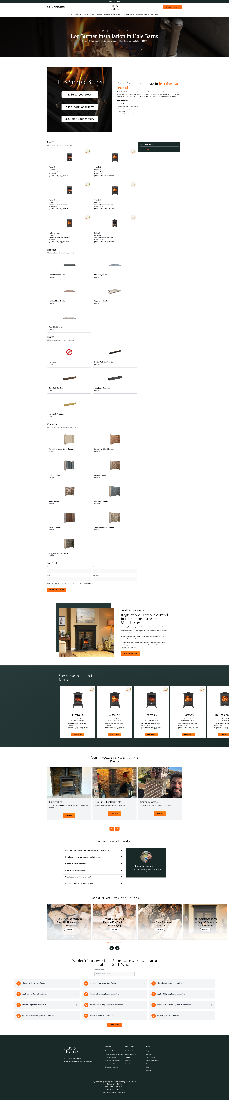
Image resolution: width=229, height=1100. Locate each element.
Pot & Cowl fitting (110, 1064)
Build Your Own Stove (130, 653)
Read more (69, 815)
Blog (147, 1051)
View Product (78, 734)
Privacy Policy (150, 1057)
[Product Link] (77, 699)
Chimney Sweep (88, 14)
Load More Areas (114, 1024)
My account (150, 1064)
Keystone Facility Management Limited (106, 1082)
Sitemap (148, 1070)
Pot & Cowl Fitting (128, 14)
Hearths (128, 1060)
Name (49, 567)
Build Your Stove (114, 1)
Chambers (128, 1064)
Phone (49, 575)
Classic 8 (114, 715)
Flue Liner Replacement (112, 14)
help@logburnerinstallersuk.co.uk (80, 1061)
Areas (105, 31)
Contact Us (149, 1054)
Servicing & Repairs (142, 14)
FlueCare (99, 14)
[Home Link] (114, 7)
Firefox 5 (151, 715)
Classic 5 (188, 715)
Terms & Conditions (152, 1060)
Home (100, 31)
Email (94, 567)
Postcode (96, 575)
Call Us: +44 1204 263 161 (56, 7)
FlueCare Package (172, 7)
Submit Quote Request (56, 589)
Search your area (99, 969)
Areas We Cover (130, 1054)
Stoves (127, 1057)
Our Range (154, 14)
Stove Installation (75, 14)
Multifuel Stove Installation (114, 1054)
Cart (147, 1067)
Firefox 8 (78, 715)
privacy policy (88, 583)
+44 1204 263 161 (75, 1058)
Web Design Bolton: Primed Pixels (114, 1092)
